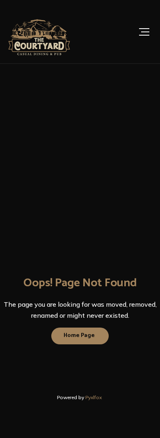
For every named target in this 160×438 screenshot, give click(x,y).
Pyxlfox (94, 397)
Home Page (79, 335)
